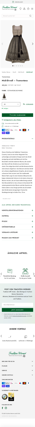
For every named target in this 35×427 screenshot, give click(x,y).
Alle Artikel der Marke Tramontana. (16, 205)
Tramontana (6, 77)
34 (4, 104)
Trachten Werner (6, 72)
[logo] (10, 8)
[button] (32, 9)
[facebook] (2, 408)
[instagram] (6, 408)
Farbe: (12, 91)
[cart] (28, 9)
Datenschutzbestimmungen (19, 316)
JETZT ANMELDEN (17, 310)
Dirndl (14, 72)
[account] (24, 9)
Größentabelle (29, 104)
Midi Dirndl (21, 72)
